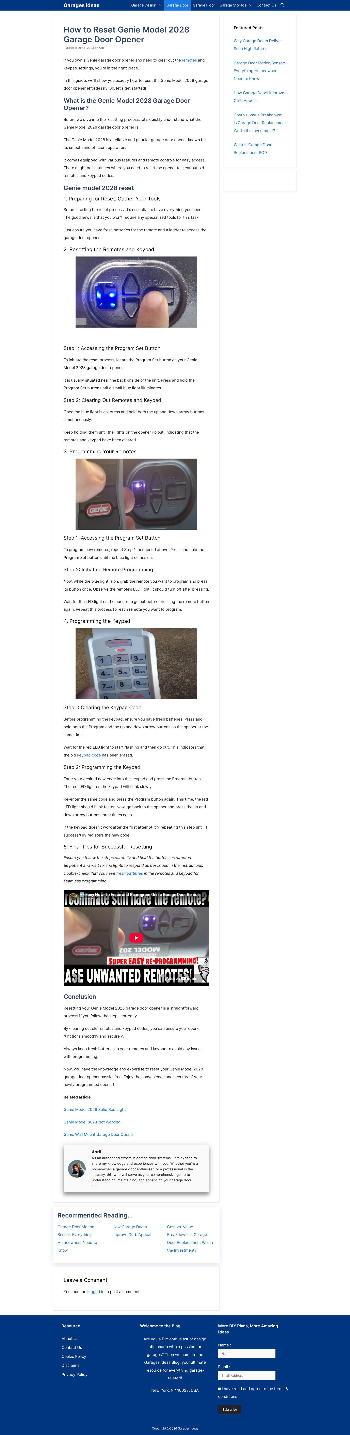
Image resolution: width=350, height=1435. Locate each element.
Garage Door (177, 5)
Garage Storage (233, 5)
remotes (189, 60)
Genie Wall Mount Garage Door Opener (99, 1134)
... (94, 1184)
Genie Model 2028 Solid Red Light (95, 1109)
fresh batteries (129, 873)
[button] (282, 5)
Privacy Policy (75, 1374)
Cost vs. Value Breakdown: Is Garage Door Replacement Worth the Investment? (260, 123)
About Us (70, 1338)
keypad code (89, 755)
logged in (95, 1291)
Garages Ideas (81, 5)
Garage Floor (204, 5)
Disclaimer (71, 1365)
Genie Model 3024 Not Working (92, 1122)
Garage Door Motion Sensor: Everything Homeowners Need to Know (259, 71)
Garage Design (143, 5)
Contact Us (266, 5)
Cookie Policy (74, 1356)
